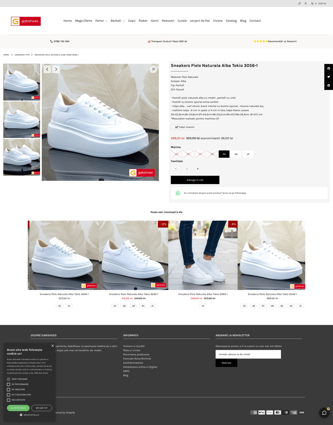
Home (67, 21)
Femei (99, 21)
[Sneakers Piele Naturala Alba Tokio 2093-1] (203, 255)
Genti (155, 21)
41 (248, 154)
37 (200, 154)
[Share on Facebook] (328, 68)
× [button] (52, 346)
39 (224, 154)
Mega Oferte (83, 21)
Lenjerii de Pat (200, 21)
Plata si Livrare (131, 350)
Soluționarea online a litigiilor (140, 366)
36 (188, 154)
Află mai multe (41, 373)
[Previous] (47, 69)
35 (176, 154)
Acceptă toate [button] (18, 408)
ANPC (126, 371)
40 (236, 154)
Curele (182, 21)
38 (212, 154)
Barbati (116, 21)
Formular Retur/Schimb (137, 358)
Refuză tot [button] (42, 408)
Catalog (231, 21)
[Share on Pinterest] (328, 85)
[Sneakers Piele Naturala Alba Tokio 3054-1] (64, 255)
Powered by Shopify (63, 412)
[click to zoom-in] (153, 69)
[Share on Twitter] (328, 77)
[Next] (56, 69)
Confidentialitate (133, 362)
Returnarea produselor (136, 354)
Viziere (218, 21)
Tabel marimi (186, 127)
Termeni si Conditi (134, 346)
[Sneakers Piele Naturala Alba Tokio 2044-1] (272, 255)
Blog (243, 21)
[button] (29, 415)
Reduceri (168, 21)
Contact (255, 21)
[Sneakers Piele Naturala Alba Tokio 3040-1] (133, 255)
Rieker (143, 21)
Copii (131, 21)
